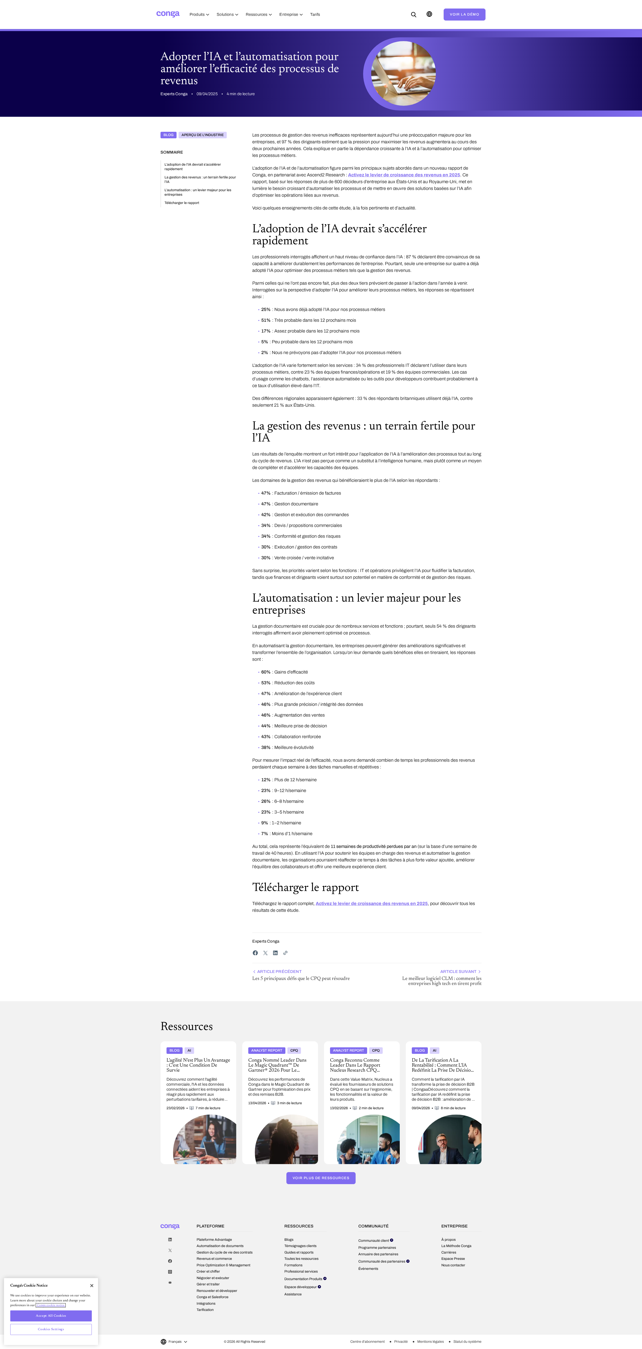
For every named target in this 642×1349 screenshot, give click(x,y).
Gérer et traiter (208, 1284)
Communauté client (373, 1241)
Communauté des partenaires (381, 1261)
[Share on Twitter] (265, 953)
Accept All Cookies (51, 1315)
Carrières (448, 1252)
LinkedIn (170, 1239)
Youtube (170, 1282)
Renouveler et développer (217, 1291)
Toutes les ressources (301, 1259)
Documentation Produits (303, 1279)
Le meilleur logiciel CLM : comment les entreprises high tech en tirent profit (442, 977)
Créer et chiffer (208, 1271)
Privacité (401, 1341)
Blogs (288, 1240)
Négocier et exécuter (213, 1278)
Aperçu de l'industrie (203, 135)
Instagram (170, 1272)
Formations (293, 1265)
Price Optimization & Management (223, 1265)
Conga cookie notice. (50, 1305)
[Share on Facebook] (255, 953)
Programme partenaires (377, 1248)
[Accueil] (168, 14)
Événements (368, 1269)
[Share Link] (285, 953)
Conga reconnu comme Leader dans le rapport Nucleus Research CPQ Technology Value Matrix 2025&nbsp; (359, 1047)
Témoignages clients (300, 1246)
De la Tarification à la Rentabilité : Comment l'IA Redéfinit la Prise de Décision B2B (442, 1045)
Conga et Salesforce (212, 1297)
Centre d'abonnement (367, 1341)
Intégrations (206, 1303)
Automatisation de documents (220, 1246)
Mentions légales (430, 1341)
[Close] (91, 1285)
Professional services (301, 1271)
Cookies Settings (51, 1329)
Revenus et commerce (214, 1259)
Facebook (170, 1261)
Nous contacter (453, 1265)
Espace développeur (300, 1287)
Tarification (205, 1310)
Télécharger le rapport (182, 203)
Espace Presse (453, 1259)
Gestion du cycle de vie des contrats (225, 1252)
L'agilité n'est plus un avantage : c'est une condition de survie (193, 1045)
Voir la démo (464, 14)
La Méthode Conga (456, 1246)
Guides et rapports (298, 1252)
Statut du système (467, 1341)
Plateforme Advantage (214, 1240)
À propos (448, 1240)
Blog (169, 135)
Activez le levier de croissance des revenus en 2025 (404, 174)
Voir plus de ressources (321, 1178)
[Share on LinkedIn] (275, 953)
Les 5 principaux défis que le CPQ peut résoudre (301, 975)
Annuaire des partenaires (378, 1254)
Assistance (293, 1294)
